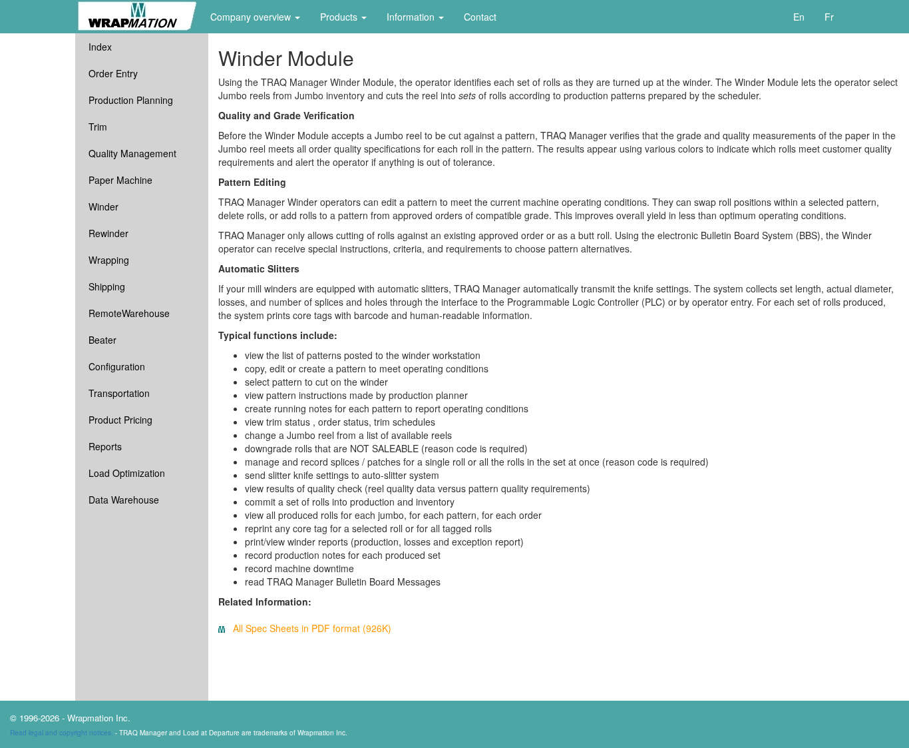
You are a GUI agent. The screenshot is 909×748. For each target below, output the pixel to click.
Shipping (107, 286)
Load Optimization (127, 473)
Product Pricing (120, 419)
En (799, 16)
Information (412, 16)
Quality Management (132, 153)
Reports (105, 446)
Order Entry (113, 73)
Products (340, 16)
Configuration (117, 366)
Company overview (251, 16)
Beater (102, 339)
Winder (103, 206)
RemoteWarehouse (129, 313)
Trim (98, 126)
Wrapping (109, 259)
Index (100, 46)
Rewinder (108, 233)
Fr (829, 16)
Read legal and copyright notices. (61, 732)
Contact (480, 16)
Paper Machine (120, 180)
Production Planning (131, 100)
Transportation (119, 393)
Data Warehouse (124, 499)
